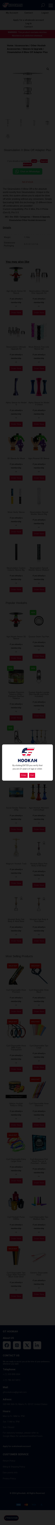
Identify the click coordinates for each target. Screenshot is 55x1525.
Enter (23, 775)
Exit (32, 775)
